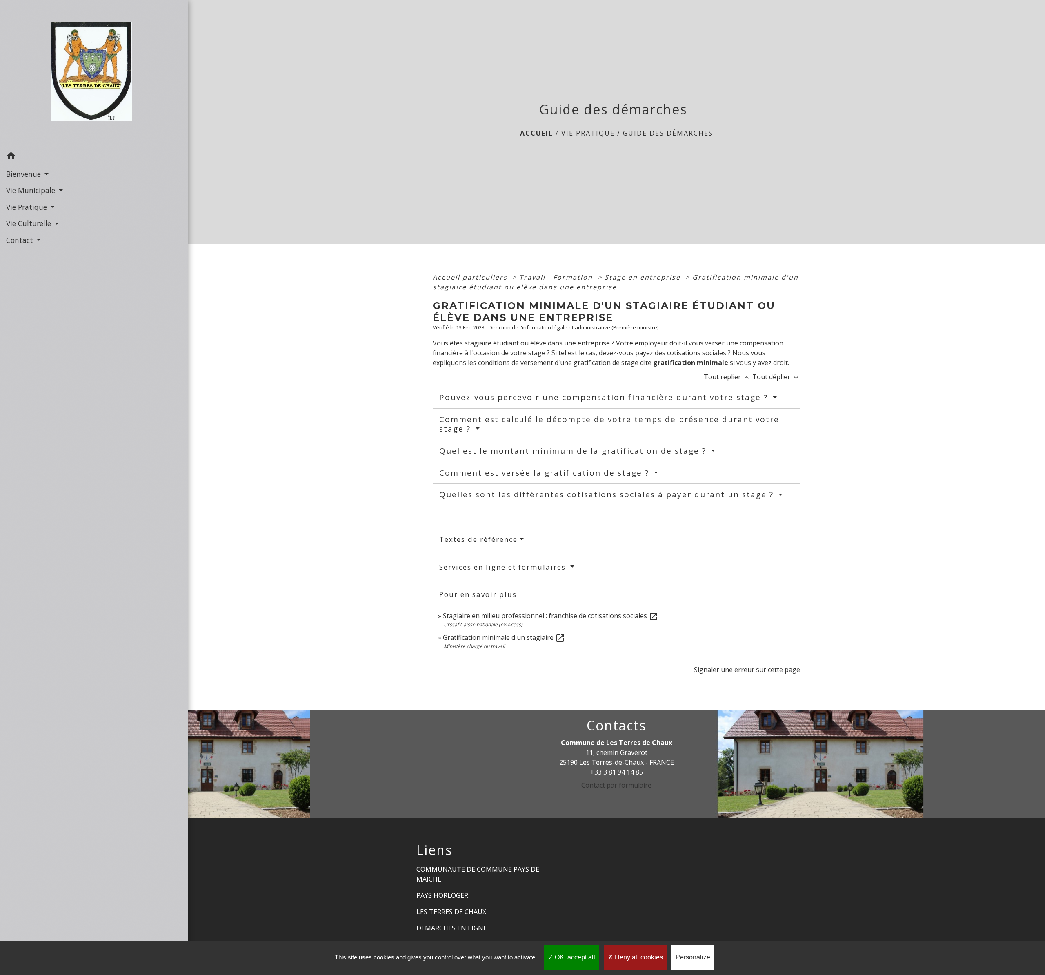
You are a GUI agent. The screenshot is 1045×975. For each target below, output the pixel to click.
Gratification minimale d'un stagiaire (504, 637)
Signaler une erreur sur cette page (747, 669)
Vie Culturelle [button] (29, 223)
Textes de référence (478, 539)
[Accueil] (94, 74)
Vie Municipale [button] (31, 190)
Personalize (693, 957)
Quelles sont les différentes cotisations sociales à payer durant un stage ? (607, 494)
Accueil (536, 133)
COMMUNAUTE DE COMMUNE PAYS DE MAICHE (477, 874)
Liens (434, 850)
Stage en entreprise (644, 277)
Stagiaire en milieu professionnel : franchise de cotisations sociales (550, 615)
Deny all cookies (638, 957)
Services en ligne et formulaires (503, 567)
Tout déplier (776, 376)
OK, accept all (574, 957)
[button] (94, 157)
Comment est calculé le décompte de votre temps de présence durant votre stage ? (609, 424)
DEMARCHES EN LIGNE (451, 928)
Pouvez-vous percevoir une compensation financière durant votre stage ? (605, 397)
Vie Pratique (588, 133)
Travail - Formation (557, 277)
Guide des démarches (668, 133)
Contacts (616, 725)
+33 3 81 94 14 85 (616, 772)
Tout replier (727, 376)
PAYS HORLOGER (442, 895)
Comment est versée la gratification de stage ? (545, 472)
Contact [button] (20, 240)
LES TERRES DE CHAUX (451, 911)
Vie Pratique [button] (27, 207)
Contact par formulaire (616, 785)
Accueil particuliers (471, 277)
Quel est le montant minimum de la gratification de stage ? (574, 450)
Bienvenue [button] (24, 174)
